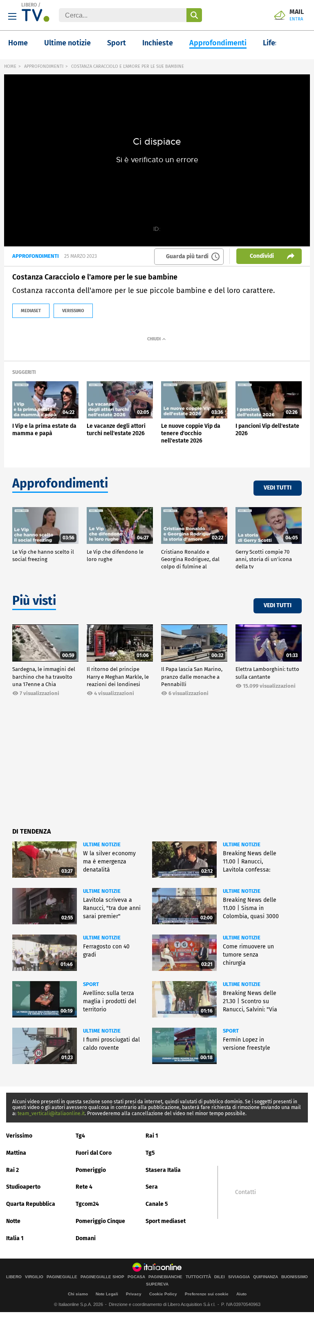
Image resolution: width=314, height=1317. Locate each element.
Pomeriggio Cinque (100, 1221)
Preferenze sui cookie (207, 1294)
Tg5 (150, 1152)
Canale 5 (157, 1204)
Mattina (16, 1152)
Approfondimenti (218, 42)
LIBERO (29, 5)
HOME (10, 66)
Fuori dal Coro (94, 1152)
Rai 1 (152, 1135)
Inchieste (157, 42)
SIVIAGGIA (239, 1277)
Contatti (245, 1192)
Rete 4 (84, 1186)
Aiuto (241, 1294)
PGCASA (136, 1277)
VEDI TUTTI (278, 487)
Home (18, 42)
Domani (86, 1238)
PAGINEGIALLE (62, 1277)
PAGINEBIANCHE (165, 1277)
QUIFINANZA (265, 1277)
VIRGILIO (34, 1277)
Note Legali (107, 1294)
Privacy (133, 1294)
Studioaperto (23, 1186)
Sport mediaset (166, 1221)
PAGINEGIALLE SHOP (102, 1277)
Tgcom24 (87, 1204)
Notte (13, 1221)
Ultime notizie (67, 42)
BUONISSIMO (294, 1277)
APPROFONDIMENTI (43, 66)
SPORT (91, 984)
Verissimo (19, 1135)
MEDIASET (31, 310)
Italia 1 (15, 1238)
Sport (116, 42)
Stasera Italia (163, 1170)
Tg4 (80, 1135)
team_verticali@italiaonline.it (51, 1113)
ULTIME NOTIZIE (102, 844)
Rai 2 (12, 1170)
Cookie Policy (163, 1294)
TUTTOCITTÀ (198, 1277)
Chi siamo (78, 1294)
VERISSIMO (73, 310)
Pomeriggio (91, 1170)
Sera (152, 1186)
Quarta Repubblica (30, 1204)
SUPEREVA (157, 1284)
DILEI (219, 1277)
